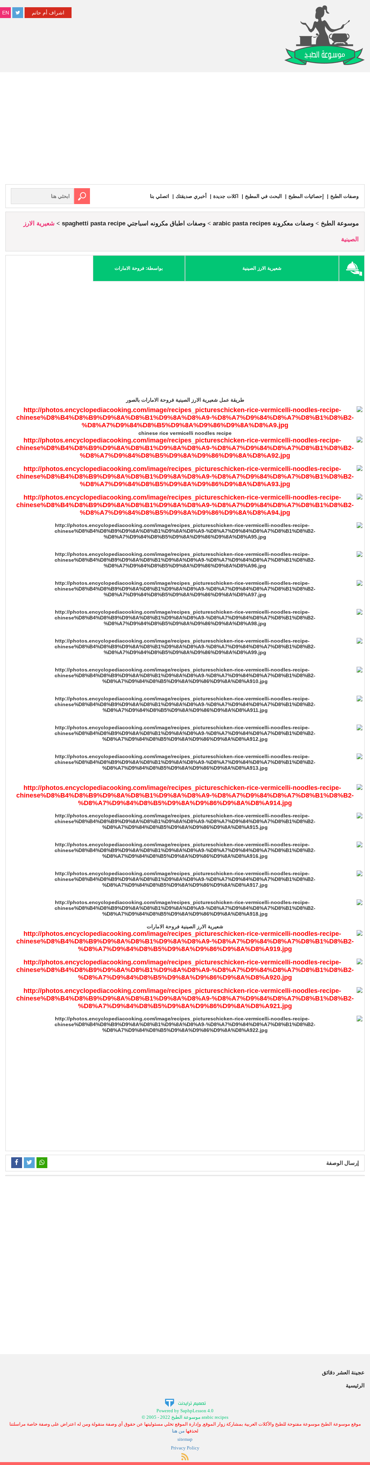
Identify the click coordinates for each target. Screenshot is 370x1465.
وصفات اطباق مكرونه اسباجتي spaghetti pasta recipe (134, 223)
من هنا (178, 1431)
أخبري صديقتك (191, 196)
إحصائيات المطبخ (306, 196)
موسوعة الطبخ (340, 223)
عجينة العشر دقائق (343, 1372)
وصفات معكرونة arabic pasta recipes (263, 223)
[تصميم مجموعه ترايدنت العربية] (185, 1402)
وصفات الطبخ (344, 196)
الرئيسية (355, 1385)
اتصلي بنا (159, 196)
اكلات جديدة (225, 196)
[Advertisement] (185, 130)
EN (5, 13)
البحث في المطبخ (263, 196)
